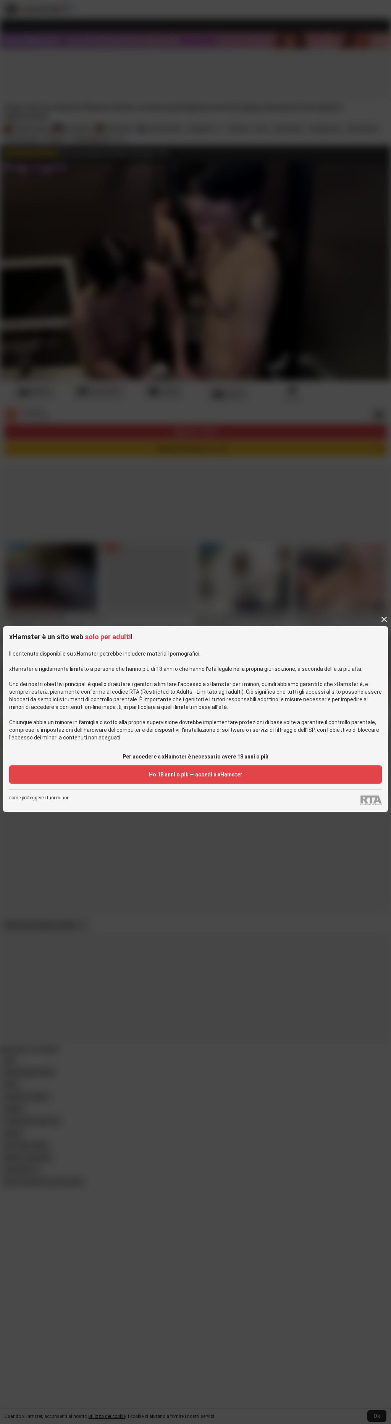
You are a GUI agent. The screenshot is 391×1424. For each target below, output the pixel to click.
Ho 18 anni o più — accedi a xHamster (195, 774)
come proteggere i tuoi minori (39, 797)
